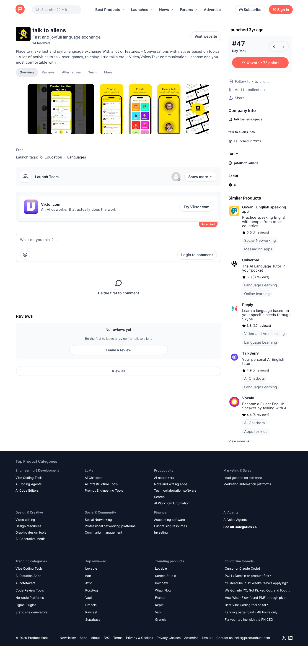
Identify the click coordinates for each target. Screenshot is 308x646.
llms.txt (207, 638)
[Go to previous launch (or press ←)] (274, 46)
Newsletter (68, 638)
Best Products (107, 9)
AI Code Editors (27, 490)
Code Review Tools (30, 590)
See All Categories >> (240, 527)
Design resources (28, 526)
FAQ (107, 638)
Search (159, 497)
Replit (159, 605)
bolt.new (161, 583)
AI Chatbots (254, 378)
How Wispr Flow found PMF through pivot (256, 597)
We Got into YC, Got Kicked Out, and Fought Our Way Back (257, 590)
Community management (103, 532)
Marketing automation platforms (247, 484)
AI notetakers (164, 478)
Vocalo (248, 398)
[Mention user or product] (25, 255)
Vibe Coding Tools (29, 478)
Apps (83, 638)
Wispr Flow (163, 590)
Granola (91, 605)
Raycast (91, 612)
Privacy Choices (169, 638)
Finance (160, 512)
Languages (76, 157)
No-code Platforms (30, 597)
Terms (117, 638)
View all (118, 371)
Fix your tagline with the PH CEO (249, 619)
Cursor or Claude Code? (242, 568)
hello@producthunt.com (252, 638)
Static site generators (31, 612)
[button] (108, 72)
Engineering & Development (37, 470)
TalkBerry (250, 353)
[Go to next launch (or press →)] (283, 46)
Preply (247, 304)
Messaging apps (258, 249)
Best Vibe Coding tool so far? (246, 605)
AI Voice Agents (235, 519)
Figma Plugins (26, 605)
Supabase (92, 619)
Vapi (88, 597)
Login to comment (197, 254)
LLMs (89, 470)
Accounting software (169, 519)
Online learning (257, 293)
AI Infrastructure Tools (101, 484)
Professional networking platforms (110, 526)
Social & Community (100, 512)
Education (53, 157)
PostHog (91, 590)
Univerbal (250, 260)
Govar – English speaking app (264, 209)
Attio (88, 583)
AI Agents (230, 512)
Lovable (91, 568)
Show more (198, 176)
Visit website (205, 36)
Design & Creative (29, 512)
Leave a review (118, 350)
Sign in (283, 9)
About (95, 638)
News (164, 9)
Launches (139, 9)
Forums (186, 9)
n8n (88, 576)
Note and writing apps (170, 484)
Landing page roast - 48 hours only (251, 612)
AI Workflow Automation (171, 503)
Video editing (25, 519)
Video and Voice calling (264, 333)
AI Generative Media (31, 539)
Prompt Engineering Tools (104, 490)
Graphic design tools (31, 532)
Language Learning (260, 285)
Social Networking (260, 240)
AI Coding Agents (28, 484)
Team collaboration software (175, 490)
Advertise (212, 9)
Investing (161, 532)
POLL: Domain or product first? (248, 576)
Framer (160, 597)
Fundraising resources (170, 526)
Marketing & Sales (237, 470)
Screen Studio (165, 576)
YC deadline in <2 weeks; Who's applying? (256, 583)
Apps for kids (255, 431)
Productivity (163, 470)
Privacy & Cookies (139, 638)
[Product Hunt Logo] (20, 9)
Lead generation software (242, 478)
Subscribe (252, 9)
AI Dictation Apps (28, 576)
